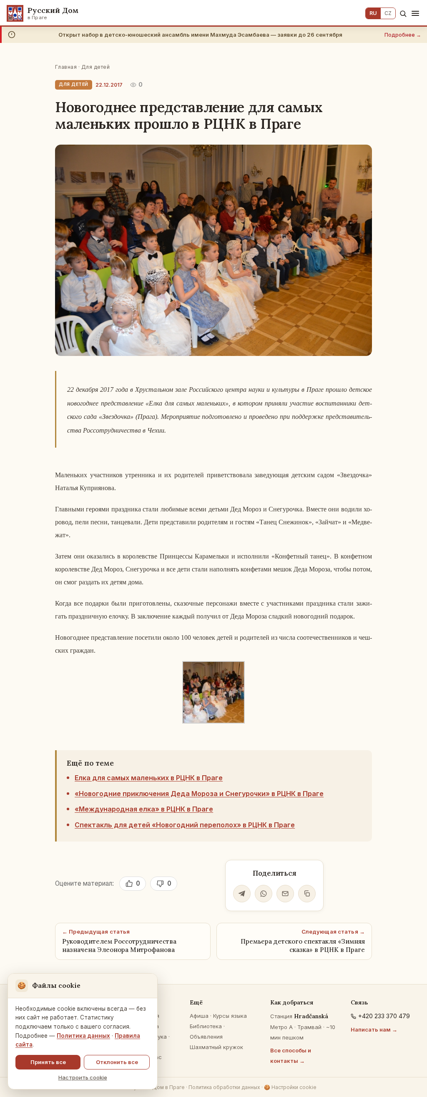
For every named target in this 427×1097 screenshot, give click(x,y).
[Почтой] (285, 893)
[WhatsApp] (263, 893)
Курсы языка (230, 1015)
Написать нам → (374, 1029)
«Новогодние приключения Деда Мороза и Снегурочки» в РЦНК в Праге (199, 793)
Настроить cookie (82, 1077)
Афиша (199, 1015)
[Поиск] (403, 14)
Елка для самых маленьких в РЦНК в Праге (149, 778)
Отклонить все (117, 1062)
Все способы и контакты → (290, 1055)
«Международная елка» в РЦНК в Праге (144, 809)
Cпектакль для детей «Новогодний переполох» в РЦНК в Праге (185, 825)
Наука (159, 1036)
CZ (388, 13)
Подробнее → (402, 35)
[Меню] (415, 13)
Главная (66, 67)
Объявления (206, 1036)
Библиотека (206, 1026)
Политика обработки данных (224, 1087)
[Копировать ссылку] (307, 893)
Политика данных (83, 1035)
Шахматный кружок (216, 1047)
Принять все (48, 1062)
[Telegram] (242, 893)
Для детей (95, 67)
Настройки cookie (290, 1087)
